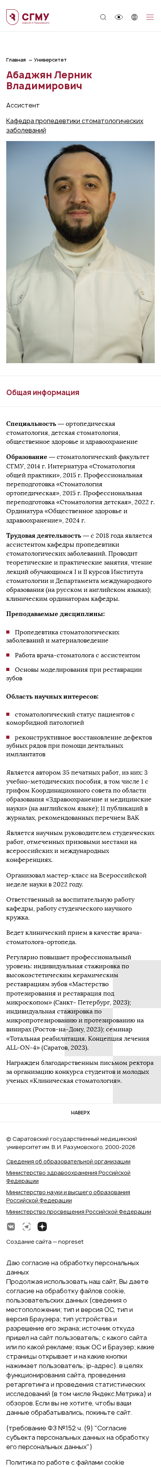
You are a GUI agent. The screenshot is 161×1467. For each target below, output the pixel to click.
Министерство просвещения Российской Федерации (78, 1211)
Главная (16, 59)
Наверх (80, 1112)
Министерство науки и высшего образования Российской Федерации (68, 1196)
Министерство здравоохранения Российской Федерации (68, 1177)
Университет (50, 59)
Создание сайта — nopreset (45, 1241)
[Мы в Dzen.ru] (42, 1226)
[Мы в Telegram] (26, 1226)
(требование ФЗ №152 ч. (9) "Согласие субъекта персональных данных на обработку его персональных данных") (77, 1437)
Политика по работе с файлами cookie (65, 1462)
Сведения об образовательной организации (68, 1161)
